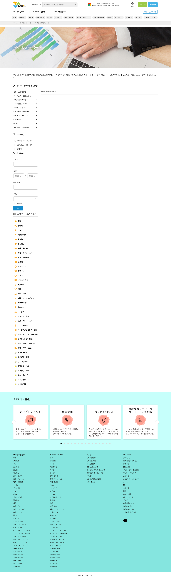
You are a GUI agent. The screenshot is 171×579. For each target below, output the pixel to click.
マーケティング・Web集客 (28, 334)
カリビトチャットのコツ (131, 479)
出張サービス (23, 303)
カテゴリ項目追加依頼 (94, 479)
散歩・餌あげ (23, 375)
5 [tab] (75, 444)
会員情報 (126, 488)
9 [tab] (89, 444)
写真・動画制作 (99, 17)
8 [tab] (86, 444)
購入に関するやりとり (130, 461)
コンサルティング (19, 108)
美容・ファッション (83, 17)
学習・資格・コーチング (27, 343)
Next (157, 422)
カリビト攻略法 (91, 458)
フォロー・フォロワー (130, 473)
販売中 (19, 203)
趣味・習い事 (68, 17)
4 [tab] (72, 444)
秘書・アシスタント (20, 115)
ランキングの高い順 (24, 141)
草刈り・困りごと (24, 352)
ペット (31, 17)
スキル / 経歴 (127, 494)
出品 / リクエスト (150, 12)
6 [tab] (79, 444)
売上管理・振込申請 (129, 512)
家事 (14, 17)
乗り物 (49, 17)
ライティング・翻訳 (25, 339)
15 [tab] (110, 444)
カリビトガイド (91, 461)
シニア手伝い (23, 380)
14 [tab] (107, 444)
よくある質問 (91, 464)
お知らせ (126, 476)
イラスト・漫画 (23, 316)
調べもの (21, 307)
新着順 (19, 149)
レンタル (21, 312)
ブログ (125, 500)
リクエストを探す (56, 455)
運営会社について (92, 467)
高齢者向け (40, 17)
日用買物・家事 (23, 357)
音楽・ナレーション (25, 321)
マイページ (127, 455)
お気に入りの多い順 (24, 145)
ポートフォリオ (128, 497)
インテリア (119, 17)
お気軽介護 (22, 384)
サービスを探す (19, 455)
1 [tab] (61, 444)
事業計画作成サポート (42, 23)
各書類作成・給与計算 (21, 112)
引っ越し (58, 17)
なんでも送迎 (23, 361)
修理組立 (22, 17)
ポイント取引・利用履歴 (131, 470)
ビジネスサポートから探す (27, 86)
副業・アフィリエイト (26, 348)
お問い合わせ (91, 482)
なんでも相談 (23, 325)
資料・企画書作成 (19, 92)
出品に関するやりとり (130, 503)
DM (124, 485)
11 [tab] (96, 444)
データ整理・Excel (20, 104)
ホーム (15, 23)
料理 (19, 289)
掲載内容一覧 (127, 506)
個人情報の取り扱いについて (96, 470)
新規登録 (153, 4)
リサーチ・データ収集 (21, 127)
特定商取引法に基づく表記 (95, 473)
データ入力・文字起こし (22, 96)
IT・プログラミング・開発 (27, 330)
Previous (14, 422)
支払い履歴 (126, 467)
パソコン (138, 17)
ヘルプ (132, 6)
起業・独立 (17, 119)
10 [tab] (93, 444)
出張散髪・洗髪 (23, 366)
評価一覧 (126, 464)
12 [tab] (100, 444)
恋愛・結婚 (22, 294)
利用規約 (89, 476)
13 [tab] (103, 444)
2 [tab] (65, 444)
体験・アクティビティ (26, 298)
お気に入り (126, 458)
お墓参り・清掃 (23, 371)
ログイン (142, 4)
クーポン (126, 482)
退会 (124, 491)
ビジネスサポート (151, 17)
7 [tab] (82, 444)
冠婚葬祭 (21, 284)
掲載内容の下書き (128, 509)
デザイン (129, 17)
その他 (109, 17)
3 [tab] (68, 444)
